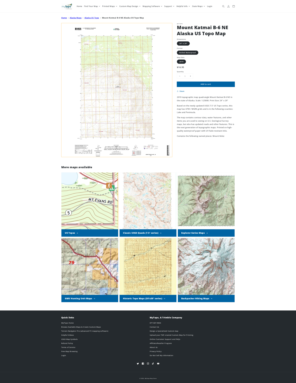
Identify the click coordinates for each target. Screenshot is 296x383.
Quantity (180, 72)
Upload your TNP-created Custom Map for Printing (171, 335)
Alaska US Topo (92, 18)
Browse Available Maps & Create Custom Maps (81, 327)
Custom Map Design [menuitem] (128, 6)
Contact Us (154, 327)
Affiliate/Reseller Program (161, 343)
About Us (154, 347)
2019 (181, 61)
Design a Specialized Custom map (164, 331)
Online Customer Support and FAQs (165, 339)
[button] (223, 6)
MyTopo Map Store (151, 378)
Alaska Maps (76, 18)
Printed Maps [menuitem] (108, 6)
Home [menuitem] (79, 6)
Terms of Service (68, 347)
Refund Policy (67, 343)
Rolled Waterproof (187, 52)
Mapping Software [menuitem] (151, 6)
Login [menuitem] (209, 6)
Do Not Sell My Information (161, 355)
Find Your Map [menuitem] (91, 6)
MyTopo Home (67, 323)
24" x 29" (183, 43)
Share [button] (182, 91)
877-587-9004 (155, 323)
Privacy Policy (156, 351)
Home (64, 18)
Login (63, 355)
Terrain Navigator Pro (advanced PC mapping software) (84, 331)
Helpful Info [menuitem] (182, 6)
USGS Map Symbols (69, 339)
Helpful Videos (67, 335)
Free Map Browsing (69, 351)
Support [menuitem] (168, 6)
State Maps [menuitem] (197, 6)
